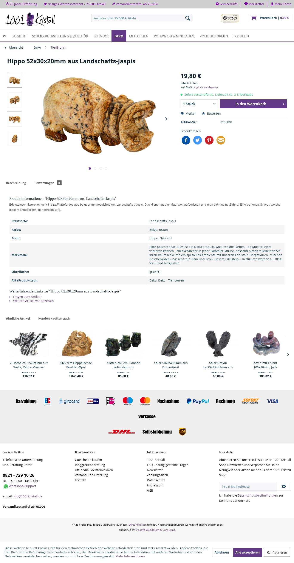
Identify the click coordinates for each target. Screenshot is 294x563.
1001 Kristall (156, 460)
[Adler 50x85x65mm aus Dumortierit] (170, 344)
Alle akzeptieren (247, 552)
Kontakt (80, 480)
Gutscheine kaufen (88, 460)
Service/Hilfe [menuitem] (228, 4)
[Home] (4, 36)
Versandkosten (138, 524)
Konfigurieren (277, 552)
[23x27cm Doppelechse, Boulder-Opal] (76, 344)
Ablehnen (222, 552)
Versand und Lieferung (91, 475)
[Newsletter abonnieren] (284, 486)
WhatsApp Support (22, 486)
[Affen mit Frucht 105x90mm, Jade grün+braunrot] (265, 344)
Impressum (155, 485)
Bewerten (213, 113)
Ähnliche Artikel (18, 318)
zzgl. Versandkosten (206, 87)
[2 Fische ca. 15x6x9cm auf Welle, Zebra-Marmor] (28, 344)
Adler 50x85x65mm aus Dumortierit (171, 365)
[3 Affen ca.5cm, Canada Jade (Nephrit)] (123, 344)
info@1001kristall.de (27, 496)
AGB (150, 490)
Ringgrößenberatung (90, 465)
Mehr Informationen (130, 556)
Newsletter (155, 470)
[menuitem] (254, 4)
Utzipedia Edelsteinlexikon (94, 470)
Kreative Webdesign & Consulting (155, 530)
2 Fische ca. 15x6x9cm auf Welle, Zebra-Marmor (29, 365)
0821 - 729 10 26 (18, 475)
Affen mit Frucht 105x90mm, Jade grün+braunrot (265, 365)
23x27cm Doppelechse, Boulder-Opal (76, 365)
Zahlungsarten (157, 475)
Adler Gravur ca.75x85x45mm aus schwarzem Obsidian (218, 365)
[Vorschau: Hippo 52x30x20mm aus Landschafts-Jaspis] (14, 80)
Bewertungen (47, 183)
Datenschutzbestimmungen (258, 495)
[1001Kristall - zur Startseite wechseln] (30, 19)
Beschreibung (16, 183)
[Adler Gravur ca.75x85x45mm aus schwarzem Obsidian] (218, 344)
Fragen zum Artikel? (27, 297)
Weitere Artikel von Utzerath (33, 301)
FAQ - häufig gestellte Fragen (168, 465)
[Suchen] (187, 18)
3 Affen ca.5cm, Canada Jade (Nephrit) (123, 365)
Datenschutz (156, 480)
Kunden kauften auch (54, 318)
